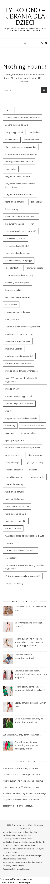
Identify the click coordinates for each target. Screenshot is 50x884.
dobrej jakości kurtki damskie (19, 161)
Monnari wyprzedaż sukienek (19, 403)
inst (32, 223)
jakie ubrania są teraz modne (15, 859)
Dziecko (42, 842)
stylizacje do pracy (34, 462)
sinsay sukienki (35, 455)
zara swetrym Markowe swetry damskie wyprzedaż (24, 567)
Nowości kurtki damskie (32, 425)
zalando (9, 543)
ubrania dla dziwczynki (34, 849)
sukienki (33, 469)
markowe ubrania (13, 348)
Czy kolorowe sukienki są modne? (21, 154)
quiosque (9, 433)
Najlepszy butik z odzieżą (13, 865)
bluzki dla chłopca (10, 842)
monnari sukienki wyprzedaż (18, 396)
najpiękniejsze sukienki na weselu (21, 418)
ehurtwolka (10, 169)
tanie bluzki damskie (14, 491)
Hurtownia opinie (10, 852)
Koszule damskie (24, 835)
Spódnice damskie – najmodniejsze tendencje (24, 793)
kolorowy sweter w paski (17, 282)
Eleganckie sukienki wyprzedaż (19, 194)
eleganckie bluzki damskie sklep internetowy (20, 185)
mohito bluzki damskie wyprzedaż (21, 370)
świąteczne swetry (14, 583)
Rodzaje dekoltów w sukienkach (16, 869)
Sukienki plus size (10, 838)
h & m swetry (11, 209)
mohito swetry (12, 388)
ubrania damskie (13, 528)
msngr (8, 410)
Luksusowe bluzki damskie (17, 312)
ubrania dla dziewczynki (13, 849)
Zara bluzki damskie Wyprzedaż (20, 550)
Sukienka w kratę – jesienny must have (21, 768)
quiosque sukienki (29, 433)
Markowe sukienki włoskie (17, 341)
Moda (5, 832)
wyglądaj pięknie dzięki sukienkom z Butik (24, 535)
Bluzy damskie (31, 832)
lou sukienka (11, 304)
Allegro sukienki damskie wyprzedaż (22, 117)
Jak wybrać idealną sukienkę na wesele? (21, 774)
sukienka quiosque (14, 469)
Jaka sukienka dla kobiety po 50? (20, 231)
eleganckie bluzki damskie (17, 176)
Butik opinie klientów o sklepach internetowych (22, 855)
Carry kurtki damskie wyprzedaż (20, 146)
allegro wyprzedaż (14, 132)
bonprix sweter (31, 139)
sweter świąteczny (14, 484)
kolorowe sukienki (34, 267)
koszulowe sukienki (14, 289)
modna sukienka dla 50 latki (18, 363)
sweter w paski (36, 477)
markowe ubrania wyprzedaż (19, 356)
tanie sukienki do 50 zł (15, 513)
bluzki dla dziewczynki (28, 842)
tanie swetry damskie (15, 521)
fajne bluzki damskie (14, 201)
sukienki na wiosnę (14, 477)
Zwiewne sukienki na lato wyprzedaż (22, 576)
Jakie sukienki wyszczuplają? (18, 260)
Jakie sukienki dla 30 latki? (17, 245)
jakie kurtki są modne (15, 238)
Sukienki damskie (16, 832)
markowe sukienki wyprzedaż (19, 334)
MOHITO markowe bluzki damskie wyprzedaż (21, 380)
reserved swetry (13, 455)
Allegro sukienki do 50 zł (16, 124)
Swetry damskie (25, 838)
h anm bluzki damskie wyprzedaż (21, 216)
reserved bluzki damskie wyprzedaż (22, 447)
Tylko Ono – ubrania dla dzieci (25, 16)
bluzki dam (35, 132)
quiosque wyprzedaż (15, 440)
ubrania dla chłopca (11, 845)
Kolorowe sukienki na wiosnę (19, 275)
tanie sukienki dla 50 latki (17, 506)
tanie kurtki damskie (14, 499)
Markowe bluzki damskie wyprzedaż (22, 326)
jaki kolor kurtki (12, 267)
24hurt (8, 110)
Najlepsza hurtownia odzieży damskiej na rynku (23, 862)
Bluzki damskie (9, 835)
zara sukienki (11, 557)
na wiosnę (10, 425)
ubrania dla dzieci (28, 845)
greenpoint (36, 201)
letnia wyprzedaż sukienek (17, 297)
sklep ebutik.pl (12, 462)
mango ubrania (12, 319)
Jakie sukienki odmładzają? (17, 253)
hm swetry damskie (14, 223)
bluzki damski (11, 139)
